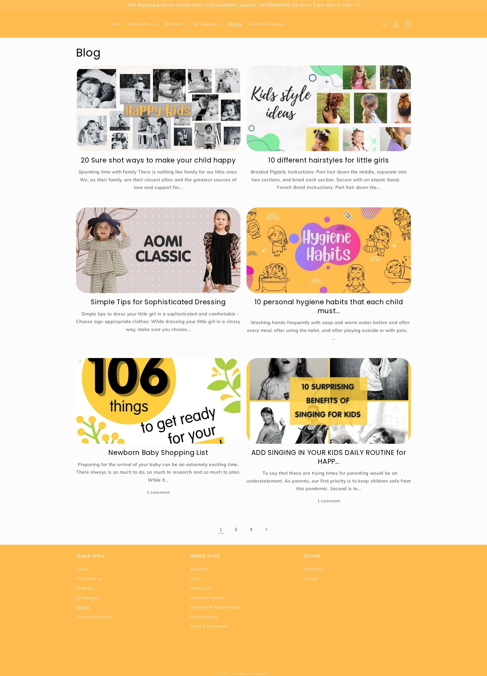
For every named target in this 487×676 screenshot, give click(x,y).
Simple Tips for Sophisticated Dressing (158, 302)
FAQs (195, 578)
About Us (199, 569)
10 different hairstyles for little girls (328, 160)
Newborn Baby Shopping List (158, 452)
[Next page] (266, 529)
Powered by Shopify (254, 673)
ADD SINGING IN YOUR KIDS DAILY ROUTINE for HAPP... (328, 457)
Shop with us (89, 578)
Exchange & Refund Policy (215, 607)
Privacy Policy (203, 616)
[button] (143, 24)
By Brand (85, 588)
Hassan (310, 578)
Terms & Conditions (209, 626)
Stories (83, 607)
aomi (234, 673)
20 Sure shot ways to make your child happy (158, 160)
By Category (88, 597)
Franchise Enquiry (93, 616)
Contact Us (200, 588)
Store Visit (313, 569)
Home (82, 569)
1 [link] (220, 529)
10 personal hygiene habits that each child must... (329, 306)
